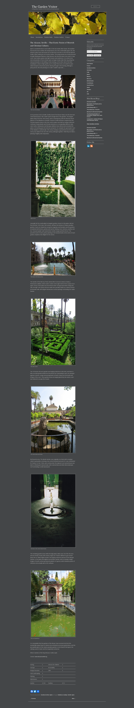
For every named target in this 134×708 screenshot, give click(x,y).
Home (32, 37)
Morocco (89, 78)
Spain (51, 695)
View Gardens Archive (93, 124)
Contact (67, 37)
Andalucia (60, 695)
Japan (88, 74)
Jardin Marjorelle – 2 (92, 107)
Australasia (90, 63)
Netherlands (90, 81)
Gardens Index (48, 37)
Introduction (39, 37)
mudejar (65, 695)
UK (87, 91)
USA (88, 94)
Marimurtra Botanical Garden (94, 111)
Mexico (89, 76)
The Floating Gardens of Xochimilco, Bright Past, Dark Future (94, 115)
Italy (88, 72)
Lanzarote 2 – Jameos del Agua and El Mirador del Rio (95, 119)
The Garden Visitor (44, 6)
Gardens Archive (59, 37)
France (88, 65)
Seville (69, 695)
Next (74, 698)
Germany (89, 70)
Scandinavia (90, 83)
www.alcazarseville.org (41, 656)
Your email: (89, 49)
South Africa (90, 85)
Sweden (89, 89)
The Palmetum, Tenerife (93, 109)
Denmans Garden (91, 101)
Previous (33, 698)
